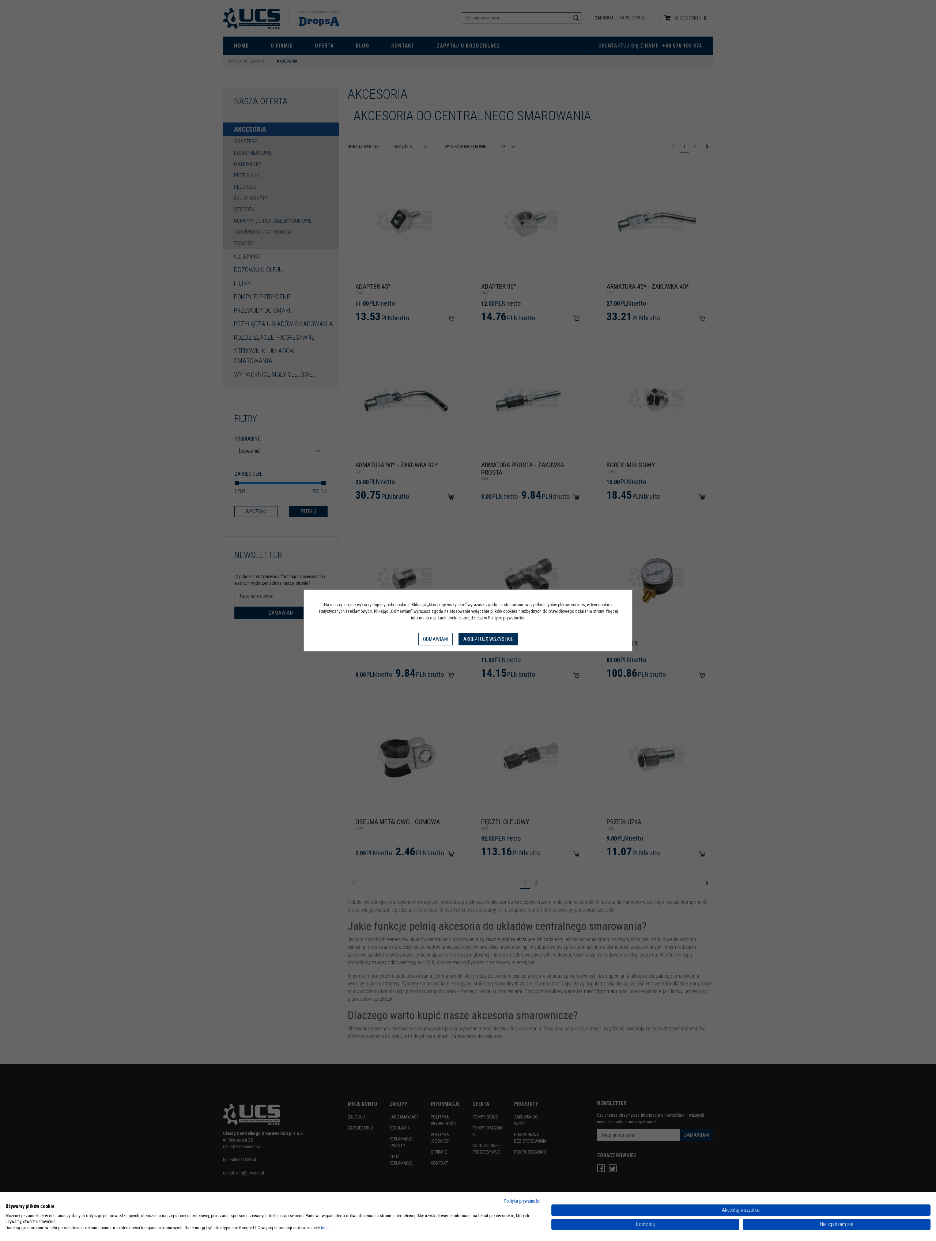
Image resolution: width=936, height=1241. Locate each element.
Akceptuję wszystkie (488, 639)
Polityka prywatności (522, 1201)
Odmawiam (435, 639)
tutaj (325, 1227)
